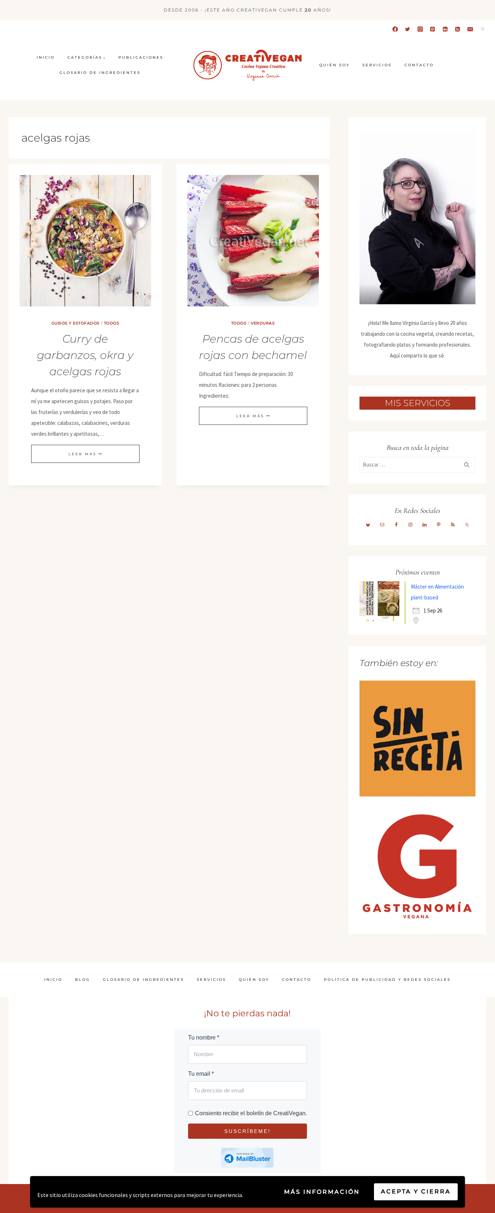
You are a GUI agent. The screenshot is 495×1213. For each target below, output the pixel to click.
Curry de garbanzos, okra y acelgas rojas (85, 355)
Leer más (85, 454)
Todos (112, 323)
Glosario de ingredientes (100, 72)
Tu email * (201, 1074)
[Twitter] (407, 29)
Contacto (419, 65)
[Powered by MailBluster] (247, 1158)
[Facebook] (395, 29)
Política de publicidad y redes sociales (387, 979)
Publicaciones (140, 57)
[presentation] (85, 240)
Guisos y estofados (75, 323)
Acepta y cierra (416, 1191)
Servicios (377, 65)
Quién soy (334, 65)
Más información (322, 1191)
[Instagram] (420, 29)
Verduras (263, 323)
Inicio (46, 57)
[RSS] (457, 29)
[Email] (470, 29)
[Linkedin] (445, 29)
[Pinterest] (432, 29)
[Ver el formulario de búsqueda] (482, 29)
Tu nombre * (203, 1037)
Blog (82, 979)
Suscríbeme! (247, 1131)
